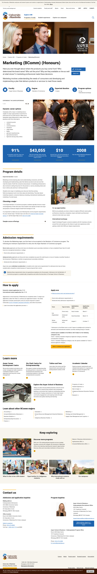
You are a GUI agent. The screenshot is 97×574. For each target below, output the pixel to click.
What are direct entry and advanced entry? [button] (63, 293)
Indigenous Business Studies (42, 418)
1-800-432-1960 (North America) (29, 562)
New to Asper (76, 389)
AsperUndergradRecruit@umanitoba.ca (83, 518)
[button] (26, 103)
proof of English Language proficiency (19, 302)
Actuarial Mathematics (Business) (13, 414)
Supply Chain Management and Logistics (76, 416)
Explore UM (28, 15)
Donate (92, 8)
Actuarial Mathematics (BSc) (80, 444)
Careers (60, 556)
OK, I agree (90, 571)
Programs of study (29, 17)
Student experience (44, 17)
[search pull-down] (93, 17)
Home (4, 57)
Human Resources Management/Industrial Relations (49, 414)
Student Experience (77, 386)
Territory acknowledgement (9, 8)
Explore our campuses (59, 17)
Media (65, 556)
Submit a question (7, 523)
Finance (6, 421)
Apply (85, 8)
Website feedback (89, 568)
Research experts (81, 556)
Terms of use (80, 568)
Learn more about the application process (15, 305)
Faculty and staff (48, 8)
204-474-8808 (11, 525)
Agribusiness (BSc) (77, 441)
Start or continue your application (61, 346)
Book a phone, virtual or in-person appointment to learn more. (83, 524)
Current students (37, 8)
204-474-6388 (26, 215)
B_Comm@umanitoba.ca (57, 543)
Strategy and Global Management (75, 414)
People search (71, 556)
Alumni (56, 8)
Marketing (68, 411)
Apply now (75, 73)
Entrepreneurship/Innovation (11, 418)
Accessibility (91, 556)
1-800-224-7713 (12, 527)
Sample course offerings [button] (11, 221)
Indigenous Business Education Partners (83, 391)
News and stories (70, 8)
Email (62, 8)
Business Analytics (9, 416)
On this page (78, 69)
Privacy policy (71, 568)
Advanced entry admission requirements (15, 262)
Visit (79, 8)
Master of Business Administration (81, 439)
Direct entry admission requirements (13, 253)
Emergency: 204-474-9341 (27, 564)
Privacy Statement (14, 572)
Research (74, 395)
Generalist (37, 411)
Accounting (7, 411)
